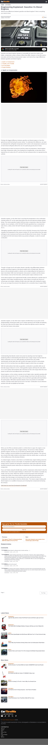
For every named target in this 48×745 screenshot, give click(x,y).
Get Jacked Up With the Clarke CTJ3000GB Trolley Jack (21, 673)
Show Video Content (24, 167)
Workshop (10, 616)
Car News (8, 4)
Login (2, 735)
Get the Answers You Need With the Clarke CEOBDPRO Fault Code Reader (26, 664)
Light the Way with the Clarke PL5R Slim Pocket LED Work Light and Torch (26, 617)
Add (44, 49)
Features (10, 688)
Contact (2, 729)
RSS (2, 733)
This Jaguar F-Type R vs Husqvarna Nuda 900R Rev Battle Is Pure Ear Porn (12, 540)
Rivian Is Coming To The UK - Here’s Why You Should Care (22, 681)
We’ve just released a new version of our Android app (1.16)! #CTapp (35, 540)
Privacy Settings (4, 734)
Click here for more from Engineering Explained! (14, 485)
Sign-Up (2, 736)
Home (2, 4)
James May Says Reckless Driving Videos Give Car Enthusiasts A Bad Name (26, 642)
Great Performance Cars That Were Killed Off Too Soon (21, 698)
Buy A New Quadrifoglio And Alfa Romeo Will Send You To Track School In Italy (27, 634)
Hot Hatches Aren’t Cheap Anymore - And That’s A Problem (22, 689)
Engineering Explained (6, 16)
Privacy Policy (22, 531)
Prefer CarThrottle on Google (12, 48)
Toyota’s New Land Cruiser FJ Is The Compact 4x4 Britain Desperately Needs (26, 650)
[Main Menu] (46, 1)
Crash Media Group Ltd (8, 719)
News (9, 633)
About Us (3, 728)
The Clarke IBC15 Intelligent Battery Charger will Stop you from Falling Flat (25, 626)
